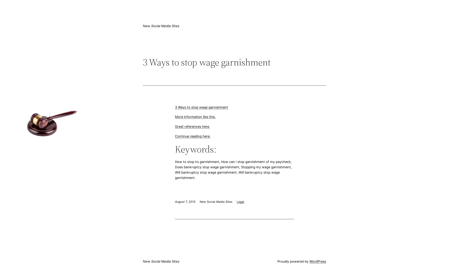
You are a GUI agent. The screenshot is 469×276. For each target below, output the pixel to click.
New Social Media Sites (161, 26)
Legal (240, 202)
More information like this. (195, 117)
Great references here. (192, 126)
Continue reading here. (193, 136)
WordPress (317, 261)
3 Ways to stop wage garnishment (201, 107)
